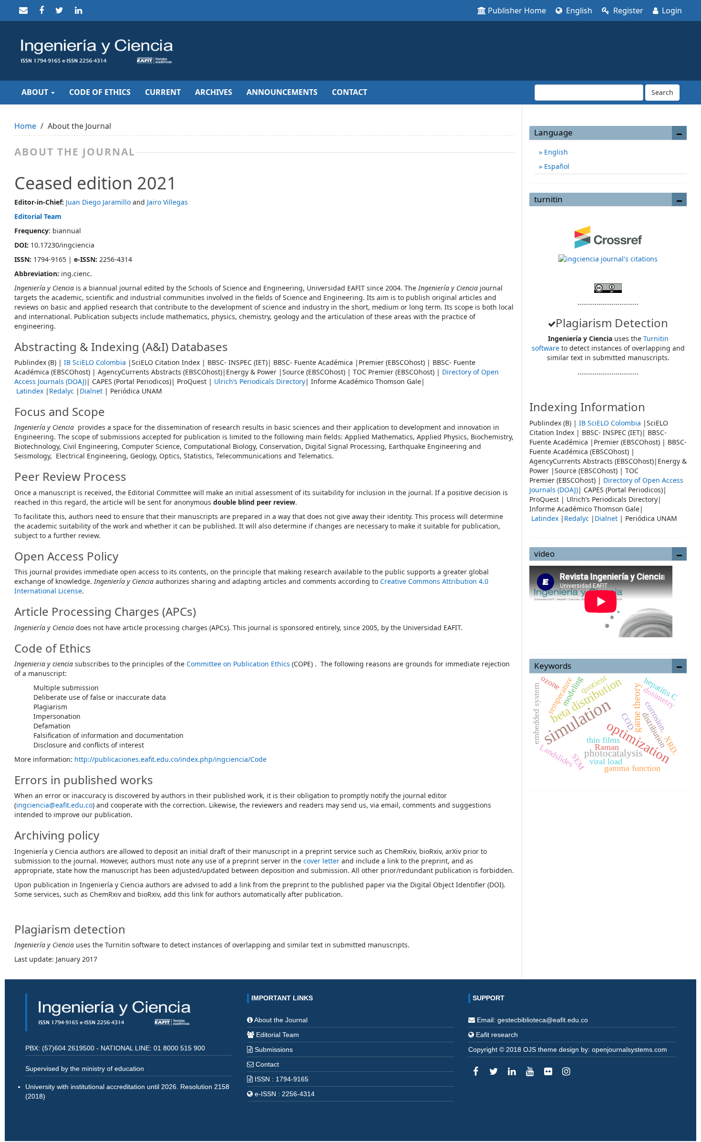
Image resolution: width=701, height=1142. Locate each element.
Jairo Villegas (167, 202)
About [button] (35, 92)
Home (25, 126)
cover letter (321, 860)
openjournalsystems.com (629, 1049)
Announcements (282, 92)
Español (555, 166)
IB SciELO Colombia (95, 362)
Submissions (274, 1049)
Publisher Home (517, 10)
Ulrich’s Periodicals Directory (259, 381)
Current (163, 92)
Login (671, 10)
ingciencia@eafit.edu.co (54, 805)
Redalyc (61, 390)
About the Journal (281, 1020)
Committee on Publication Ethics (238, 663)
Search (662, 92)
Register (627, 10)
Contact (349, 92)
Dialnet (91, 390)
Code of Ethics (100, 92)
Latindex (29, 390)
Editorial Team (38, 216)
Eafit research (497, 1034)
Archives (213, 92)
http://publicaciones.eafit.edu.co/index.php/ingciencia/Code (171, 759)
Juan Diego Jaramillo (98, 202)
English (578, 10)
